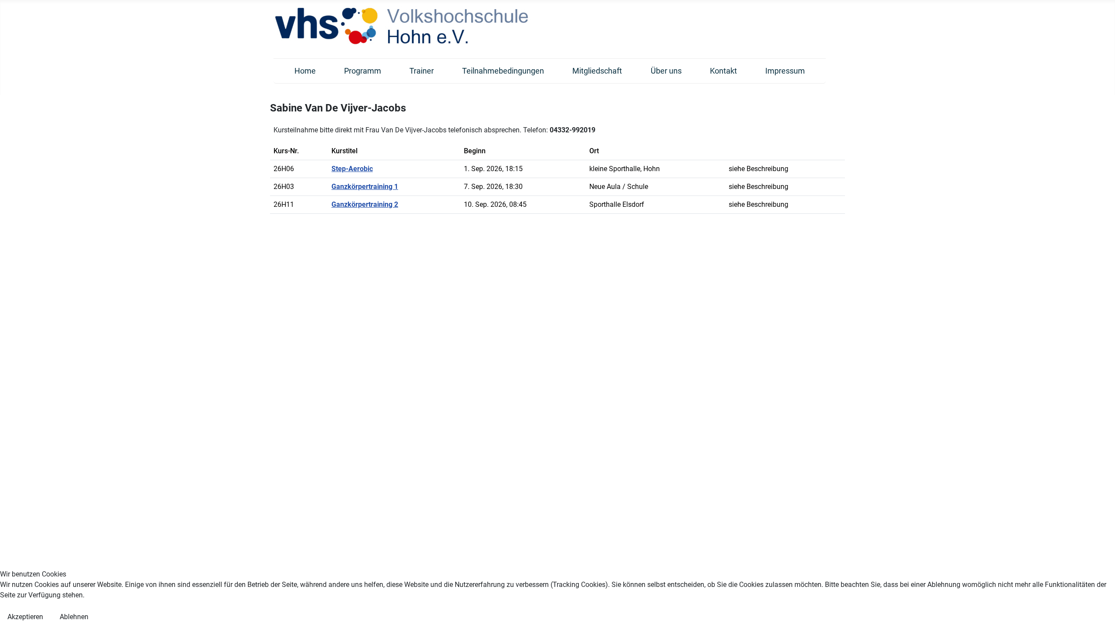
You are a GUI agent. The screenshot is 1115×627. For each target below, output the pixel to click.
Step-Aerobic (352, 169)
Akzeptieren (25, 617)
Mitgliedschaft (597, 71)
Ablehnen (74, 617)
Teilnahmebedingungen (503, 71)
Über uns (666, 71)
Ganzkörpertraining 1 (364, 186)
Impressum (785, 71)
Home (305, 71)
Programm (362, 71)
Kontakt (723, 71)
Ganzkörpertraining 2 (364, 204)
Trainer (421, 71)
